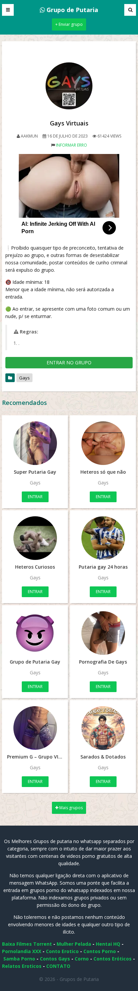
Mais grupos (70, 808)
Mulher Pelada (74, 944)
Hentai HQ (108, 944)
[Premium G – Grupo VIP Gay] (35, 728)
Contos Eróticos (112, 958)
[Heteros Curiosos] (35, 538)
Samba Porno (19, 958)
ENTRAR (35, 497)
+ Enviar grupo (69, 24)
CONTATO (58, 966)
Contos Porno (99, 951)
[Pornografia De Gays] (103, 633)
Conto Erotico (62, 951)
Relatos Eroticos (22, 966)
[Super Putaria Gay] (35, 443)
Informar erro (71, 145)
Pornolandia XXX (21, 951)
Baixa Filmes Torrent (27, 944)
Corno (82, 958)
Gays (24, 378)
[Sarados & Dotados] (103, 728)
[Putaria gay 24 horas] (103, 538)
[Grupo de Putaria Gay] (35, 633)
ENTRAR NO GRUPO (69, 362)
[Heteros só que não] (103, 443)
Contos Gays (55, 958)
